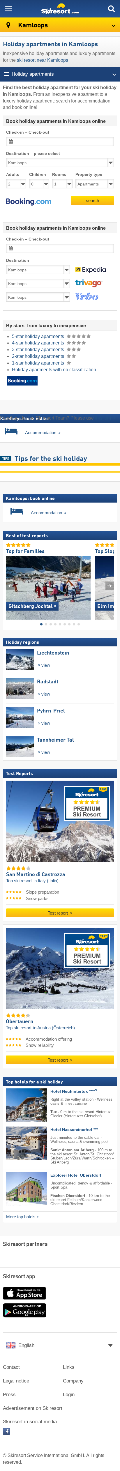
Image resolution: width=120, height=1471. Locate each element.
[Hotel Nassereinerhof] (17, 1143)
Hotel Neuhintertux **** (73, 1091)
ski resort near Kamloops (42, 60)
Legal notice (16, 1381)
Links (69, 1367)
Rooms (59, 174)
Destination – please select (33, 153)
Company (73, 1381)
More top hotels (21, 1216)
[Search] (111, 8)
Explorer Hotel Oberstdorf (75, 1175)
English (26, 1345)
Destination (17, 260)
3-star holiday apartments (38, 349)
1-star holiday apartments (38, 362)
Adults (12, 174)
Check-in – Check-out (27, 132)
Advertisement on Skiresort (32, 1408)
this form (103, 418)
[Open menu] (8, 8)
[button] (28, 202)
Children (37, 174)
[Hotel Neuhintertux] (17, 1105)
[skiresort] (60, 8)
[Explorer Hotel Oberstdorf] (17, 1188)
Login (69, 1394)
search (92, 200)
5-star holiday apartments (38, 336)
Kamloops (32, 25)
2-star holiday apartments (38, 356)
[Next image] (109, 585)
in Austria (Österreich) (54, 1027)
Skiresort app (19, 1277)
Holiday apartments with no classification (54, 369)
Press (9, 1394)
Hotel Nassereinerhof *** (74, 1129)
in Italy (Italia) (46, 880)
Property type (88, 174)
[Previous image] (10, 585)
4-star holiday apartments (38, 342)
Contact (11, 1367)
